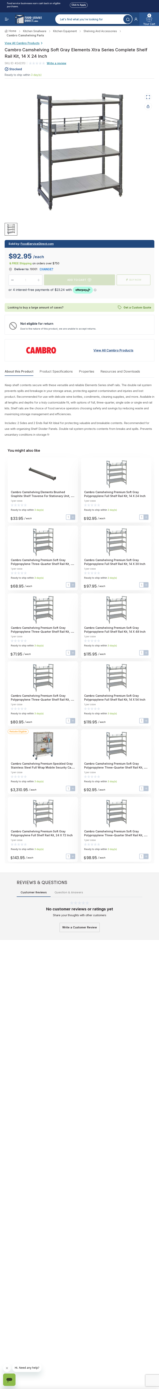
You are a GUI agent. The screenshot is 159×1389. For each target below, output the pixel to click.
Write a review (56, 63)
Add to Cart (76, 280)
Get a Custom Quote (137, 307)
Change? (46, 269)
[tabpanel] (79, 410)
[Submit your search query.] (127, 19)
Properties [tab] (86, 371)
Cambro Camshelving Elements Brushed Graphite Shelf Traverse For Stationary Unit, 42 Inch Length (42, 495)
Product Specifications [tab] (56, 371)
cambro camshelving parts (25, 35)
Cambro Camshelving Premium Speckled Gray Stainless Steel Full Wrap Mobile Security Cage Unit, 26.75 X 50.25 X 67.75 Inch (43, 767)
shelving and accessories (100, 31)
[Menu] (7, 19)
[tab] (11, 229)
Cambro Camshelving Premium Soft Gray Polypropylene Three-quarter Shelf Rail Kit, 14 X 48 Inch (42, 699)
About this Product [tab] (19, 371)
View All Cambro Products (22, 43)
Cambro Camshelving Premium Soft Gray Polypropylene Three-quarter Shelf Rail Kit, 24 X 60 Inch (116, 767)
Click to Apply (79, 4)
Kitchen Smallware (34, 31)
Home (12, 31)
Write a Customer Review (79, 927)
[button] (136, 19)
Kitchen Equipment (65, 31)
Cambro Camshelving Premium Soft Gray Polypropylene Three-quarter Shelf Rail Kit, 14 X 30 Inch (42, 631)
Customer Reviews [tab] (34, 892)
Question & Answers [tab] (68, 892)
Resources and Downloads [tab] (120, 371)
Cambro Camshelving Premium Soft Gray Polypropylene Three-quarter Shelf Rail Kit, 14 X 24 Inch (42, 563)
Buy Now (135, 279)
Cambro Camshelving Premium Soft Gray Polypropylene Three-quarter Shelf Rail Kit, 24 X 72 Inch (116, 835)
